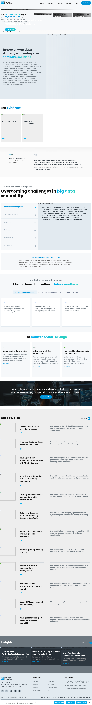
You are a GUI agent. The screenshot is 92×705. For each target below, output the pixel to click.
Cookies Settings (59, 702)
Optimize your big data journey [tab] (49, 292)
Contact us (86, 3)
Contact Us (51, 681)
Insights (35, 687)
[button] (51, 3)
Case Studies (37, 690)
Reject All (70, 702)
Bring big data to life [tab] (70, 292)
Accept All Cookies (81, 702)
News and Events (52, 687)
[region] (46, 702)
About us (36, 684)
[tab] (19, 207)
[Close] (89, 702)
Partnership (51, 684)
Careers (35, 681)
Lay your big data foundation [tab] (24, 292)
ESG (49, 690)
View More (84, 418)
